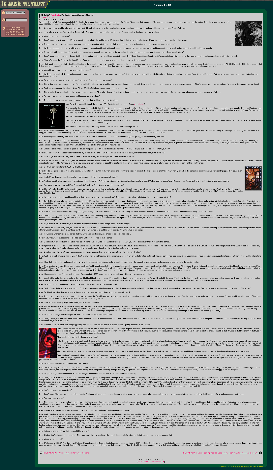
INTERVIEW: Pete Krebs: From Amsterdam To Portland (66, 453)
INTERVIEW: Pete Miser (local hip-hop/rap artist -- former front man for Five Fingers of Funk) (220, 453)
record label (139, 104)
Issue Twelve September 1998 (150, 462)
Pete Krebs (55, 15)
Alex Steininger (49, 17)
